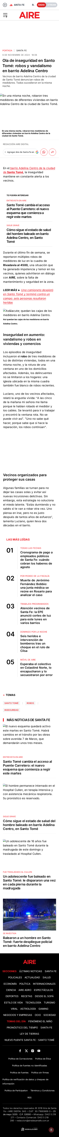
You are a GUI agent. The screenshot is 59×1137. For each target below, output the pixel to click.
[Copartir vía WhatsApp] (44, 152)
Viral (14, 1008)
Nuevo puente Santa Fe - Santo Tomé (29, 1040)
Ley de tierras (29, 1033)
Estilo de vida (13, 1002)
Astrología (28, 1008)
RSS (29, 1097)
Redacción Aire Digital (16, 144)
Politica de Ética (43, 1058)
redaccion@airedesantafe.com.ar (33, 1120)
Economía (10, 983)
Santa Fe (21, 50)
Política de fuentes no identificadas (29, 1065)
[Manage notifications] (51, 1129)
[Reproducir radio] (5, 5)
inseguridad (11, 710)
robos (30, 703)
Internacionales (44, 983)
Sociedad (49, 1015)
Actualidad (32, 977)
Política (24, 983)
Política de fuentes (19, 1072)
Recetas (26, 996)
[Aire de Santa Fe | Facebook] (20, 1050)
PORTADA (7, 50)
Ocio (38, 1015)
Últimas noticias (30, 971)
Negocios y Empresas (17, 1015)
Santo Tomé (11, 703)
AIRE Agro (25, 990)
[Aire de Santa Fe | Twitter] (26, 1050)
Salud (47, 977)
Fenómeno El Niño (40, 1021)
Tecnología (33, 1002)
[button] (9, 15)
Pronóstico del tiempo (22, 1027)
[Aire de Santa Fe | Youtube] (39, 1050)
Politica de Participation (16, 1090)
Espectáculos (43, 990)
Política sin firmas (40, 1072)
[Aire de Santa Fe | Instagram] (32, 1050)
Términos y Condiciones (42, 1090)
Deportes (12, 996)
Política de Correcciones (20, 1058)
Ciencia (11, 990)
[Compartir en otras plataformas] (52, 152)
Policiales (15, 977)
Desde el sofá (44, 996)
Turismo (49, 1002)
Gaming (43, 1008)
